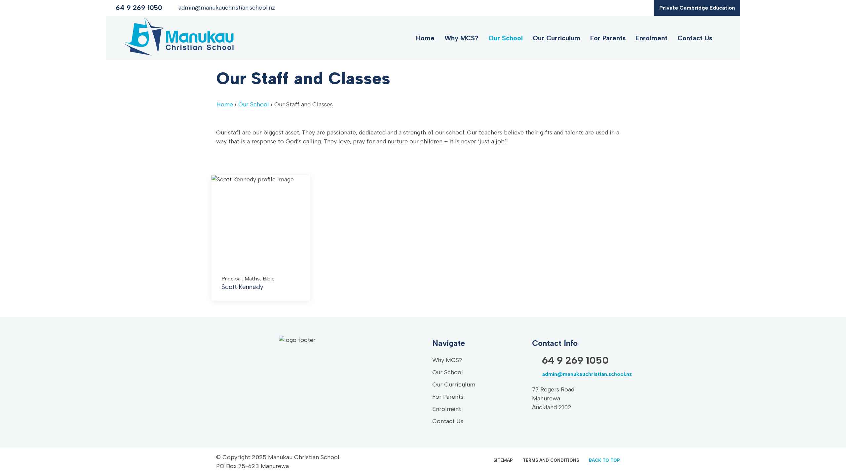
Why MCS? (461, 38)
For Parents (608, 38)
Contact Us (694, 38)
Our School (505, 38)
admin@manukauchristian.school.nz (226, 7)
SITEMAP (503, 460)
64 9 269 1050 (139, 8)
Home (425, 38)
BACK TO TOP (604, 460)
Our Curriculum (556, 38)
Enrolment (651, 38)
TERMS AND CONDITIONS (551, 460)
